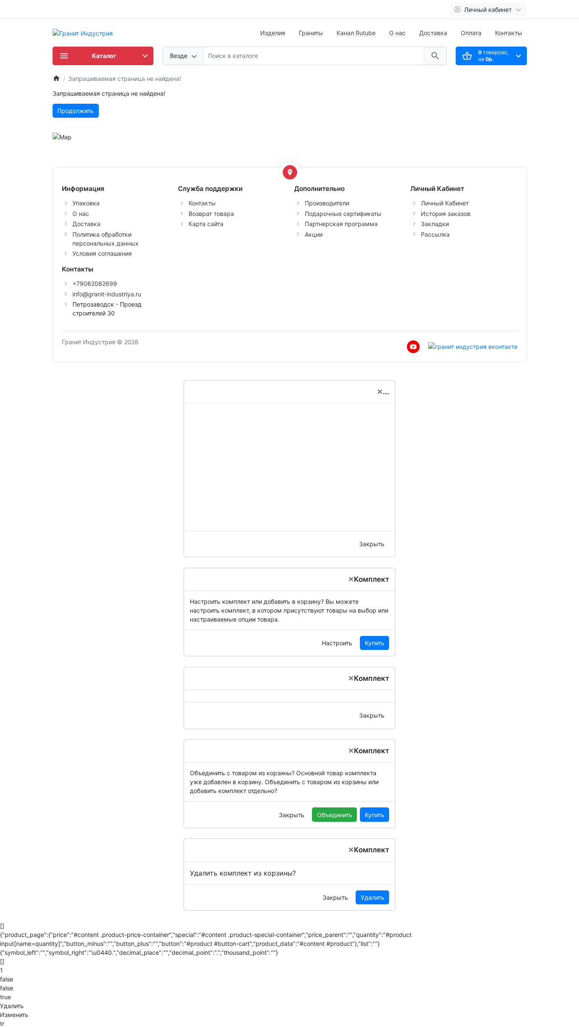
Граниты (311, 32)
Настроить (337, 643)
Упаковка (86, 203)
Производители (327, 203)
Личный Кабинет (445, 203)
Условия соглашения (102, 253)
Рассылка (435, 234)
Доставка (433, 32)
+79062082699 (94, 283)
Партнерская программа (341, 223)
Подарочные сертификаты (343, 213)
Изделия (272, 32)
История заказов (445, 213)
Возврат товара (211, 213)
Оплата (471, 32)
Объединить (334, 814)
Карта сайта (206, 223)
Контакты (508, 32)
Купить (374, 643)
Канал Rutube (356, 32)
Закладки (435, 223)
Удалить (372, 897)
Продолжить (75, 110)
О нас (397, 32)
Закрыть (371, 543)
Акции (314, 234)
